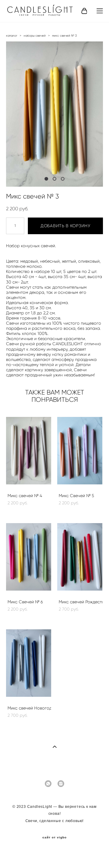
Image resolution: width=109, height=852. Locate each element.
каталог (11, 35)
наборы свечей (35, 35)
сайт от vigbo (54, 837)
